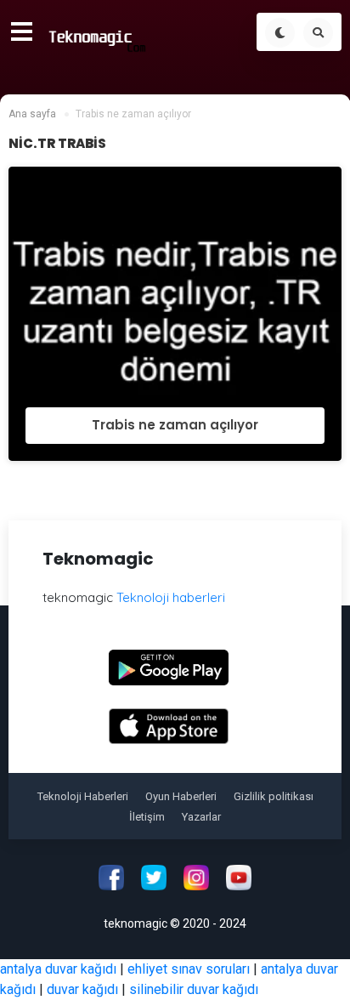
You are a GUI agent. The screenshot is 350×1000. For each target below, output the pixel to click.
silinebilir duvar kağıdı (193, 989)
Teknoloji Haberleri (82, 796)
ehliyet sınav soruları (188, 969)
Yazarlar (201, 816)
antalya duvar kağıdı (58, 969)
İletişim (147, 816)
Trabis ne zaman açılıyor (175, 425)
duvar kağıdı (82, 989)
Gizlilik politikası (273, 796)
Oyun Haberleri (181, 796)
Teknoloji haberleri (170, 597)
